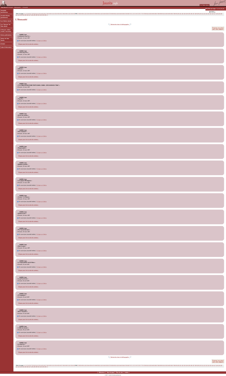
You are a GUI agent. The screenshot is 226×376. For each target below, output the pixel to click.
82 (149, 13)
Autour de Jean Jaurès (5, 39)
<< (24, 13)
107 (193, 13)
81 (147, 13)
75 (138, 13)
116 (213, 13)
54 (104, 13)
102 (182, 13)
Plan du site (119, 372)
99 (176, 13)
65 (122, 13)
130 (36, 15)
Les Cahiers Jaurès (204, 5)
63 (119, 13)
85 (153, 13)
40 (82, 13)
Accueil (11, 7)
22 (53, 13)
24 (57, 13)
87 (157, 13)
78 (142, 13)
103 (185, 13)
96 (171, 13)
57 (109, 13)
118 (217, 13)
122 (19, 15)
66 (123, 13)
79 (144, 13)
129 (34, 15)
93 (166, 13)
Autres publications (6, 35)
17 (45, 13)
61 (115, 13)
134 (45, 15)
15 (42, 13)
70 (130, 13)
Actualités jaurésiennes (4, 11)
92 (165, 13)
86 (155, 13)
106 (191, 13)
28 (63, 13)
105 (189, 13)
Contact (3, 43)
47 (93, 13)
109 (198, 13)
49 (96, 13)
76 (139, 13)
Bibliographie (17, 7)
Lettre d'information (6, 47)
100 (178, 13)
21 (52, 13)
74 (136, 13)
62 (117, 13)
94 (168, 13)
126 (28, 15)
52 (101, 13)
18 (47, 13)
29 (65, 13)
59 (112, 13)
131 (39, 15)
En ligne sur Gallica (42, 40)
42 (85, 13)
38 (79, 13)
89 (160, 13)
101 (180, 13)
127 (30, 15)
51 (99, 13)
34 (72, 13)
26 (60, 13)
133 (43, 15)
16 (44, 13)
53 (103, 13)
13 (39, 13)
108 (196, 13)
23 (55, 13)
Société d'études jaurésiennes (5, 16)
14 (41, 13)
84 (152, 13)
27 (61, 13)
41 (84, 13)
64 (120, 13)
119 (219, 13)
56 (107, 13)
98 (174, 13)
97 (173, 13)
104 (187, 13)
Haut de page (110, 372)
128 (32, 15)
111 (202, 13)
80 (146, 13)
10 (219, 8)
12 (37, 13)
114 (208, 13)
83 (150, 13)
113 (206, 13)
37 (77, 13)
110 (200, 13)
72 (133, 13)
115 (210, 13)
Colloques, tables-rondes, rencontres (6, 30)
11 (36, 13)
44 (88, 13)
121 (16, 15)
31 (68, 13)
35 (74, 13)
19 (49, 13)
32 (69, 13)
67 (125, 13)
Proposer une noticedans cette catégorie (218, 28)
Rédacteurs (102, 372)
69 (128, 13)
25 (58, 13)
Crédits (126, 372)
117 (215, 13)
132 (41, 15)
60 (114, 13)
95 (169, 13)
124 (23, 15)
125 (25, 15)
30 (66, 13)
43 (87, 13)
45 (90, 13)
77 (141, 13)
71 (131, 13)
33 (71, 13)
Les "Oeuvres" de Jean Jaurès (5, 25)
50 (223, 8)
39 (80, 13)
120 (221, 13)
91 (163, 13)
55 (106, 13)
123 (21, 15)
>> (47, 15)
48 (95, 13)
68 (126, 13)
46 (92, 13)
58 (111, 13)
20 (221, 8)
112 (204, 13)
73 (134, 13)
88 (158, 13)
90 (161, 13)
